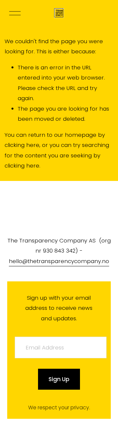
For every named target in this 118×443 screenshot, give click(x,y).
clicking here (22, 145)
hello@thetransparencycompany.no (59, 261)
